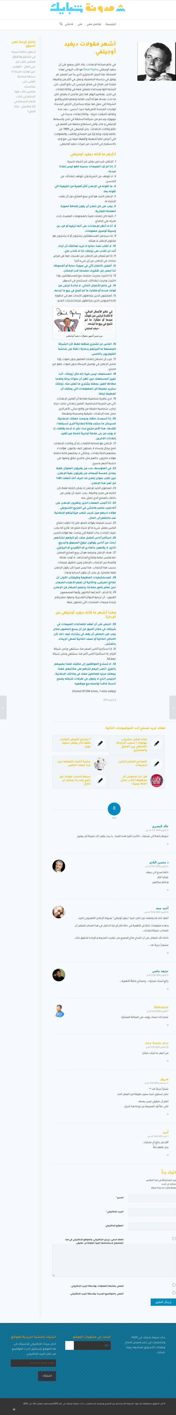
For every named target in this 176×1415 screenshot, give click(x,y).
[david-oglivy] (156, 61)
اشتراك (47, 1376)
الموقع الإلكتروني (114, 1226)
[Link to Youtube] (14, 1409)
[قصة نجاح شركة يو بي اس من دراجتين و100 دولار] (172, 707)
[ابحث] (60, 24)
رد (167, 844)
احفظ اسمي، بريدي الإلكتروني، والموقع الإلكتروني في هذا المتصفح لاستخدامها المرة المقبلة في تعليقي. (94, 1242)
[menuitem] (111, 24)
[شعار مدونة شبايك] (88, 9)
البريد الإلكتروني (114, 1212)
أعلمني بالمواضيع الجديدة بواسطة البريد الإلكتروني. (96, 1294)
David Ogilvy (91, 69)
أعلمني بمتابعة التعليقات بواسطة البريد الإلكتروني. (96, 1286)
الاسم (119, 1198)
